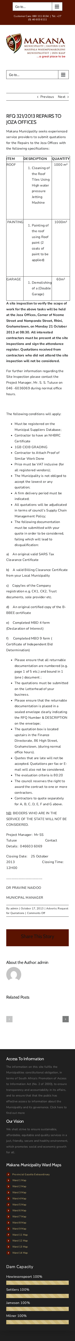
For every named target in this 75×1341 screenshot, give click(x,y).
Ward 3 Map (19, 1192)
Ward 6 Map (19, 1210)
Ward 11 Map (20, 1234)
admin (14, 908)
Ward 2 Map (19, 1186)
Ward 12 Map (20, 1240)
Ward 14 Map (20, 1252)
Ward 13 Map (20, 1246)
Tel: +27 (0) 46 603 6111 (44, 17)
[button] (9, 1019)
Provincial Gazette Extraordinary (31, 1174)
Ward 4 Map (19, 1198)
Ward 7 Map (19, 1216)
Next (61, 96)
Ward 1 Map (19, 1180)
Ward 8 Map (19, 1222)
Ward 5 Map (19, 1204)
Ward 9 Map (19, 1228)
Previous (47, 96)
